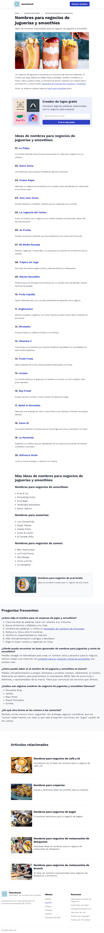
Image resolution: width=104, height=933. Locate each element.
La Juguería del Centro (33, 212)
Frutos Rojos (26, 180)
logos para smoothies (56, 88)
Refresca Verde (28, 455)
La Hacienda (26, 437)
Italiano (48, 906)
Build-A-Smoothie (29, 405)
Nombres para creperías (49, 785)
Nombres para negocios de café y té (57, 758)
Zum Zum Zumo (29, 197)
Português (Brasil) (53, 917)
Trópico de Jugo (28, 262)
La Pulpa (24, 148)
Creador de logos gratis (60, 101)
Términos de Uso (78, 912)
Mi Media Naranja (29, 244)
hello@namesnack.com (81, 909)
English (48, 899)
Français (48, 910)
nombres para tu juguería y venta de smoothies (64, 659)
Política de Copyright (80, 916)
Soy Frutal (25, 390)
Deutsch (48, 914)
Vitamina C (25, 341)
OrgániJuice (25, 309)
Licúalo (23, 373)
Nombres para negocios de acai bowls (60, 578)
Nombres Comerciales (32, 13)
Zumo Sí (24, 423)
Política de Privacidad (80, 920)
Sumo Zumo (26, 165)
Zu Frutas (25, 230)
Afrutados (25, 326)
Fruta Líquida (27, 294)
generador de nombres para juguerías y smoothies (64, 84)
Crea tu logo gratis (66, 122)
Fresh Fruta (26, 358)
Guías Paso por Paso (80, 905)
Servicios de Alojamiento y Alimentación (59, 13)
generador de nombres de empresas (64, 628)
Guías (17, 13)
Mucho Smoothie (29, 276)
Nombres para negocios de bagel (55, 811)
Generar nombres (79, 4)
